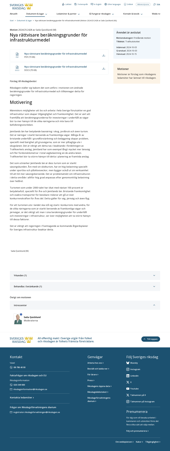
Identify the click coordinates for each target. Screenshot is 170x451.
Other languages (114, 4)
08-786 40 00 (19, 367)
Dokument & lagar (24, 20)
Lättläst (68, 4)
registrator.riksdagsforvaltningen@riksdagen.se (36, 412)
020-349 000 (19, 384)
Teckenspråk (83, 4)
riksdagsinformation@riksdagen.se (30, 389)
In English (97, 4)
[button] (37, 14)
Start (12, 20)
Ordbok (130, 4)
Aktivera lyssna (143, 4)
